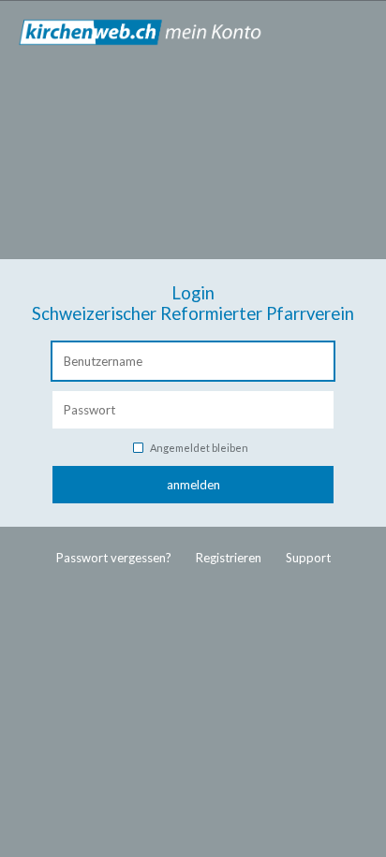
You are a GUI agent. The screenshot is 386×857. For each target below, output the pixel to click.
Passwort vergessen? (113, 557)
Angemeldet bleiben (199, 448)
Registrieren (228, 557)
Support (308, 557)
